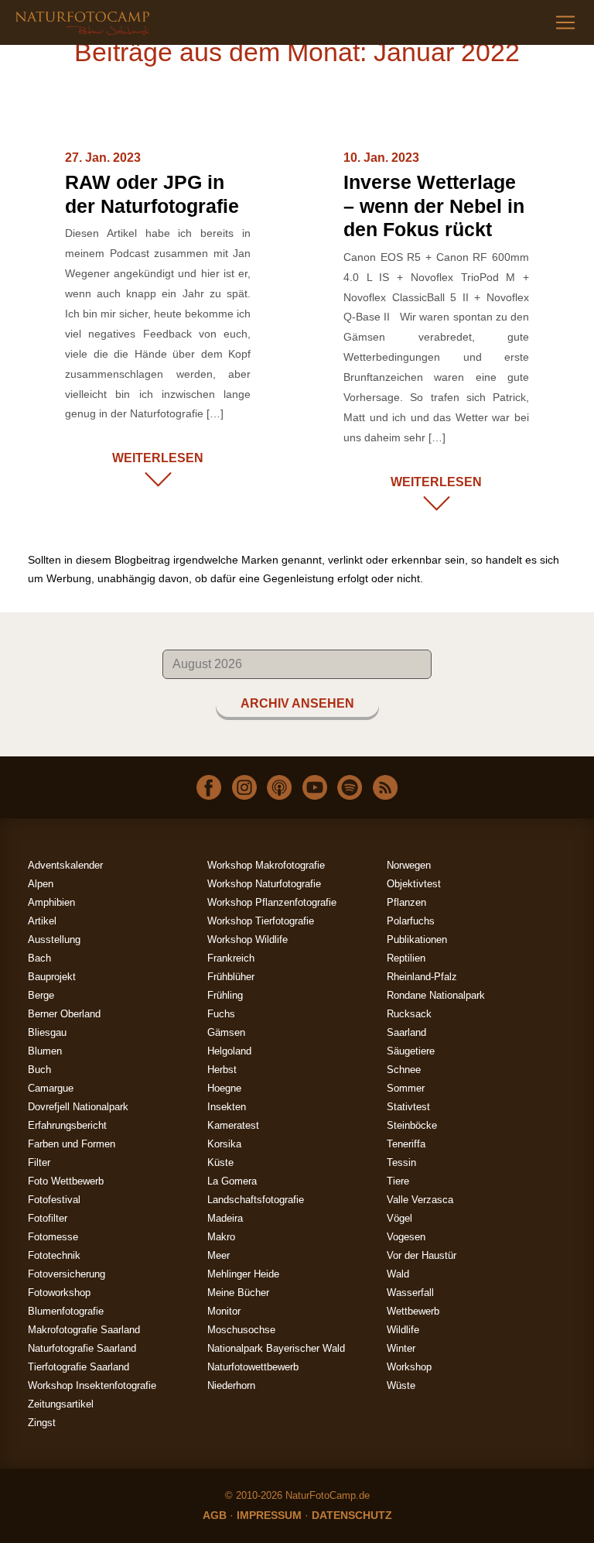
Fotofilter (47, 1218)
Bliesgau (47, 1032)
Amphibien (51, 902)
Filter (39, 1162)
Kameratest (233, 1125)
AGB (215, 1515)
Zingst (42, 1422)
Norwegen (409, 865)
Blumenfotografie (66, 1311)
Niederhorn (231, 1385)
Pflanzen (406, 902)
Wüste (401, 1385)
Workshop (409, 1367)
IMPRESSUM (269, 1515)
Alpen (40, 884)
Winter (401, 1348)
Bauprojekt (52, 976)
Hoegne (224, 1088)
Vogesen (406, 1237)
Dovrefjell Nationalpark (78, 1107)
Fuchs (221, 1014)
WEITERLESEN (157, 458)
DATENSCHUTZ (352, 1515)
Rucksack (409, 1014)
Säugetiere (411, 1051)
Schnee (404, 1069)
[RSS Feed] (385, 787)
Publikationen (417, 939)
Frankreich (230, 958)
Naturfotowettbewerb (253, 1367)
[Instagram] (244, 787)
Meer (218, 1255)
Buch (39, 1069)
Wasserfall (410, 1292)
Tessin (401, 1162)
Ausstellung (54, 939)
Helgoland (229, 1051)
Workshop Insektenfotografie (92, 1385)
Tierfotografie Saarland (78, 1367)
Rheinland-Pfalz (422, 976)
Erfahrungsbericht (67, 1125)
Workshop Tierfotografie (260, 921)
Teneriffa (406, 1144)
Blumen (45, 1051)
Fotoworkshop (59, 1292)
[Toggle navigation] (565, 22)
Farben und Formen (71, 1144)
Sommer (406, 1088)
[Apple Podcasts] (279, 787)
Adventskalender (65, 865)
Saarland (406, 1032)
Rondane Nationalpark (436, 995)
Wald (398, 1274)
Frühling (225, 995)
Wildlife (403, 1330)
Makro (221, 1237)
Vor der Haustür (421, 1255)
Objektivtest (414, 884)
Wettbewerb (413, 1311)
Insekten (226, 1107)
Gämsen (226, 1032)
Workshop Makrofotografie (266, 865)
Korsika (224, 1144)
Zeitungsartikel (61, 1404)
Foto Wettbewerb (66, 1181)
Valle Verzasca (420, 1199)
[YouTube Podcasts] (314, 787)
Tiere (398, 1181)
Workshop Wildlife (247, 939)
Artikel (42, 921)
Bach (39, 958)
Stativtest (408, 1107)
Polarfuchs (411, 921)
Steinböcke (412, 1125)
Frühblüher (230, 976)
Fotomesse (53, 1237)
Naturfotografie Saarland (82, 1348)
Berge (41, 995)
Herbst (222, 1069)
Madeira (225, 1218)
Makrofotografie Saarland (84, 1330)
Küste (220, 1162)
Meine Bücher (238, 1292)
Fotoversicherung (66, 1274)
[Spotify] (349, 787)
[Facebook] (208, 787)
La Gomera (232, 1181)
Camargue (50, 1088)
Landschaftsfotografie (255, 1199)
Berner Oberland (64, 1014)
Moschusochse (241, 1330)
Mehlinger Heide (243, 1274)
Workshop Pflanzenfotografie (271, 902)
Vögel (399, 1218)
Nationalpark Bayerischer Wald (276, 1348)
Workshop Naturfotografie (264, 884)
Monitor (224, 1311)
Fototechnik (54, 1255)
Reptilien (406, 958)
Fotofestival (54, 1199)
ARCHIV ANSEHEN (297, 703)
